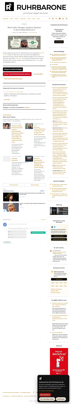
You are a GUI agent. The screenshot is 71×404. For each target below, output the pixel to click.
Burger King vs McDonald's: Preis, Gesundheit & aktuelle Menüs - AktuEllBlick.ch (59, 153)
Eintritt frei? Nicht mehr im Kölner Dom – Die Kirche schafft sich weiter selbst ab (60, 305)
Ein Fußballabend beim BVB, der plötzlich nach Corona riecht (59, 55)
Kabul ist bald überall (57, 332)
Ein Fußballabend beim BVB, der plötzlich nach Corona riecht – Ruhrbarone (60, 112)
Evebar (37, 60)
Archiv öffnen (59, 279)
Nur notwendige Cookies (47, 399)
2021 (57, 286)
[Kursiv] (11, 228)
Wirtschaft (23, 18)
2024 (61, 282)
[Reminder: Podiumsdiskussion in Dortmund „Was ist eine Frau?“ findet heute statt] (29, 126)
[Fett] (9, 228)
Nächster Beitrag (35, 184)
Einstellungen (61, 399)
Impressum (6, 396)
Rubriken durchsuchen (56, 289)
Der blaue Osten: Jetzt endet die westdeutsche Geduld (60, 129)
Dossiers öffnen (55, 290)
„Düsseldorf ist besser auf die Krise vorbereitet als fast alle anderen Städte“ (60, 94)
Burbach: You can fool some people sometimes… (59, 252)
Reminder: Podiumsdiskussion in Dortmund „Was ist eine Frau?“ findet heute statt (39, 130)
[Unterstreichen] (13, 228)
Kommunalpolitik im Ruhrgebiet (13, 91)
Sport (33, 18)
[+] (27, 228)
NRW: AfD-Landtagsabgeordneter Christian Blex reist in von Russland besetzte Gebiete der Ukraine (60, 105)
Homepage (5, 18)
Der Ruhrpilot (55, 64)
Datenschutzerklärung (17, 396)
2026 (53, 282)
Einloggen (27, 107)
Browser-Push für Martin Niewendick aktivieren (17, 74)
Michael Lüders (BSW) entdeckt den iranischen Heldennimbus (59, 72)
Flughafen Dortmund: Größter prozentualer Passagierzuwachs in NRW (59, 76)
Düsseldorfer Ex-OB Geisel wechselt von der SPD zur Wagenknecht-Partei (60, 139)
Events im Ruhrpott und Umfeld (11, 392)
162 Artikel (7, 99)
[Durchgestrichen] (15, 228)
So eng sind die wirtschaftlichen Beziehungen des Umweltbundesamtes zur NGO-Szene (59, 318)
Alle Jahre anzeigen (55, 292)
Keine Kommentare (33, 32)
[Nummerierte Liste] (17, 228)
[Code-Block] (23, 228)
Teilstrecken (19, 58)
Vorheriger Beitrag (13, 184)
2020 (61, 286)
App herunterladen (59, 236)
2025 (57, 282)
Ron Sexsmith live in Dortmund (59, 62)
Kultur (28, 18)
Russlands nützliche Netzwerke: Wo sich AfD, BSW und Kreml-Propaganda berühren (59, 59)
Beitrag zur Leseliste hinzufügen (13, 69)
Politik (11, 18)
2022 (53, 286)
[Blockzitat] (21, 228)
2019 (65, 286)
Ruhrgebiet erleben (26, 392)
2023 (65, 282)
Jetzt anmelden (59, 41)
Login (38, 18)
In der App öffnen (38, 74)
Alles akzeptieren (45, 394)
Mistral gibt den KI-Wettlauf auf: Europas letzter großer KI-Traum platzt (59, 195)
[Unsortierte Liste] (19, 228)
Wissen (17, 18)
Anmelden (43, 219)
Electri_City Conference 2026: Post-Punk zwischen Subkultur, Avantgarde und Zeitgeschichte (59, 68)
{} (24, 228)
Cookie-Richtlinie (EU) (30, 396)
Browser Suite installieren (59, 239)
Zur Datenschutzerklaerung (46, 391)
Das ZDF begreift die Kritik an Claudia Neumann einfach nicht (59, 172)
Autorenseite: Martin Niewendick (13, 78)
